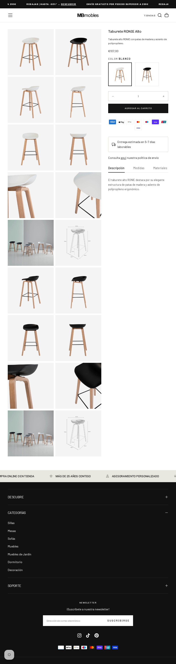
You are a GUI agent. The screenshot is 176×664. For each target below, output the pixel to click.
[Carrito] (166, 15)
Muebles (13, 546)
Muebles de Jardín (19, 554)
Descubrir (65, 4)
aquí (123, 158)
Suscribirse (118, 620)
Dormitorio (15, 562)
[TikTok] (88, 635)
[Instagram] (79, 635)
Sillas (11, 523)
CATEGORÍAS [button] (17, 513)
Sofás (11, 538)
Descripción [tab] (116, 168)
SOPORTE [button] (14, 585)
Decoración (15, 570)
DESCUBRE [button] (16, 497)
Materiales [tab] (160, 168)
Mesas (12, 531)
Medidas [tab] (139, 168)
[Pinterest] (96, 635)
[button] (10, 15)
